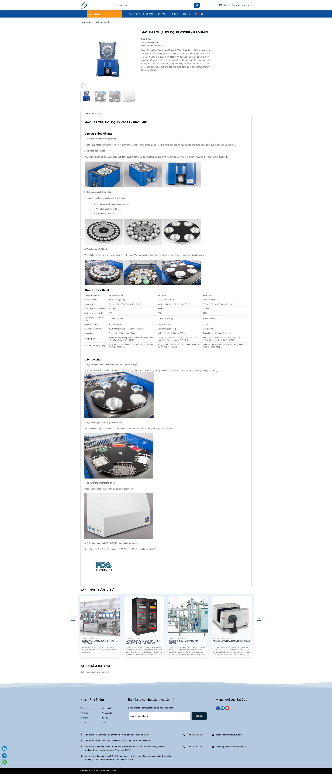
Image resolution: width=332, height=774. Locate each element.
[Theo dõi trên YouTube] (227, 708)
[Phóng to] (83, 85)
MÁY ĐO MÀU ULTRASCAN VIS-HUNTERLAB (231, 641)
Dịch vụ (186, 14)
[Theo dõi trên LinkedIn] (222, 708)
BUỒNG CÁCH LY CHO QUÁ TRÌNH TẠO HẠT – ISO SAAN (100, 642)
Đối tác (161, 14)
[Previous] (84, 59)
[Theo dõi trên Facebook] (218, 708)
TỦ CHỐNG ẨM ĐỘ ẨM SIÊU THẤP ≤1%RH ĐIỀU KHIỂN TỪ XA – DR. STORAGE (143, 642)
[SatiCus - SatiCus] (84, 5)
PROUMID (154, 42)
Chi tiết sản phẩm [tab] (91, 114)
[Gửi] (197, 5)
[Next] (130, 59)
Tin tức (174, 14)
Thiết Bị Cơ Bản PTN (105, 22)
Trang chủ (134, 14)
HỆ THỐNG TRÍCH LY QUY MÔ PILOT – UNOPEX (185, 642)
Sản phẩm (148, 14)
